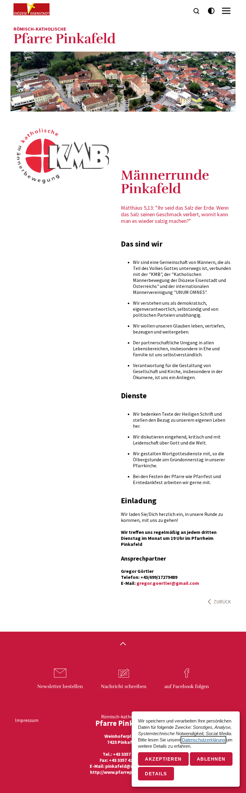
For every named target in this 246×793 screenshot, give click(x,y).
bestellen (60, 687)
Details (156, 773)
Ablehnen (211, 759)
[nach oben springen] (123, 644)
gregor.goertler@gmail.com (167, 583)
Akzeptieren (163, 759)
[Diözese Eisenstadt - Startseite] (32, 9)
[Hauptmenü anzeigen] (226, 11)
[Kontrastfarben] (211, 11)
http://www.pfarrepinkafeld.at (123, 772)
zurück (222, 602)
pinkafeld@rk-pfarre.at (131, 766)
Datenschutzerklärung (203, 739)
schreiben (123, 687)
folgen (186, 687)
